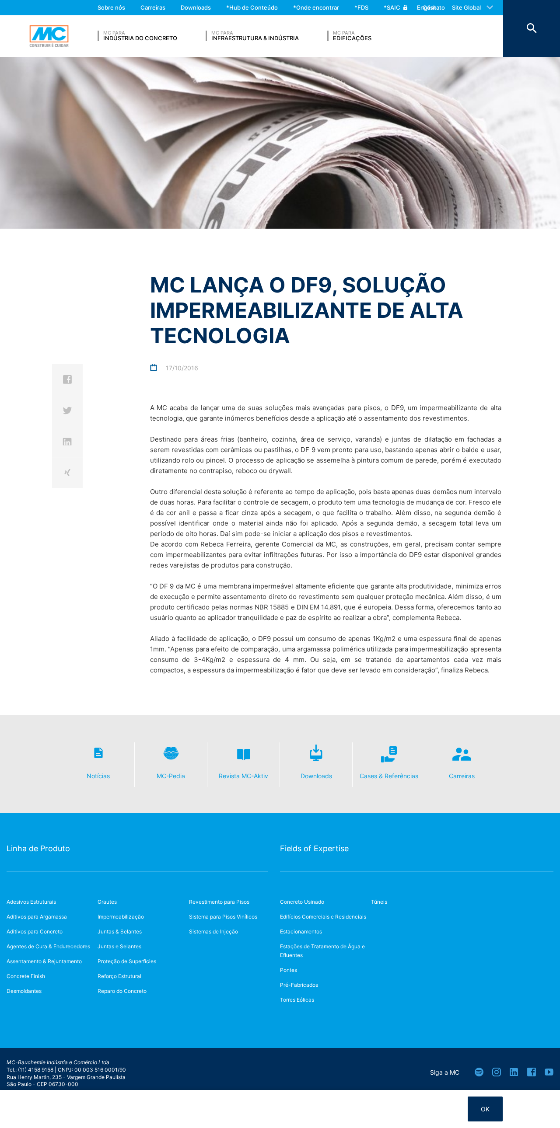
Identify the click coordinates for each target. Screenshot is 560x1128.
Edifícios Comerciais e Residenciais (323, 916)
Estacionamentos (301, 931)
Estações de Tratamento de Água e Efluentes (322, 950)
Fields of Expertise (314, 848)
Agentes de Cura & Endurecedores (48, 946)
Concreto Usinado (302, 901)
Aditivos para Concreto (35, 931)
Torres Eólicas (297, 999)
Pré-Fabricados (299, 985)
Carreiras (152, 7)
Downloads (196, 7)
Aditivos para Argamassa (37, 916)
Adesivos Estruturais (31, 901)
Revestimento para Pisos (219, 901)
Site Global (466, 7)
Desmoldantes (24, 991)
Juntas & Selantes (120, 931)
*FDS (361, 7)
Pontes (288, 970)
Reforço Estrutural (119, 976)
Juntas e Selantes (119, 946)
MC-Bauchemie (49, 36)
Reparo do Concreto (122, 991)
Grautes (107, 901)
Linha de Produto (38, 848)
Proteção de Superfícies (127, 961)
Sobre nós (111, 7)
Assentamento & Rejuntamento (44, 961)
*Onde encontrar (316, 7)
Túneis (379, 901)
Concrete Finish (26, 976)
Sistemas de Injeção (213, 931)
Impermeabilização (121, 916)
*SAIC (392, 7)
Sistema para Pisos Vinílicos (223, 916)
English (427, 7)
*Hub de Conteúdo (252, 7)
